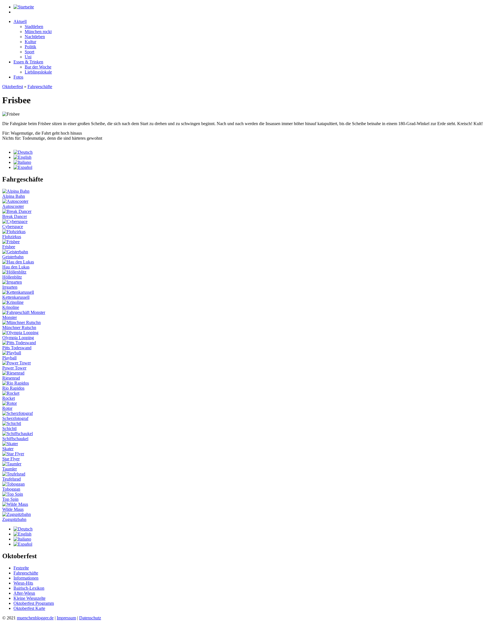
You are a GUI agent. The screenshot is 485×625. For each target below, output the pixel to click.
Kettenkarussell (15, 297)
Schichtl (9, 428)
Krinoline (10, 307)
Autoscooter (13, 206)
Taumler (9, 469)
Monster (9, 317)
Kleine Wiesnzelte (29, 598)
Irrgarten (9, 287)
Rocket (8, 398)
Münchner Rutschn (19, 327)
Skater (7, 448)
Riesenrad (11, 378)
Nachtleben (35, 36)
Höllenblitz (12, 277)
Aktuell (20, 21)
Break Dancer (14, 216)
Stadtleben (34, 26)
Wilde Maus (13, 509)
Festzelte (21, 568)
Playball (9, 357)
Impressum (66, 617)
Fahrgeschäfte (40, 86)
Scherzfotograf (15, 418)
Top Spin (10, 499)
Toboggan (11, 489)
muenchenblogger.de (35, 617)
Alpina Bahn (13, 196)
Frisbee (8, 246)
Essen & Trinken (28, 61)
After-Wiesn (24, 593)
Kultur (30, 41)
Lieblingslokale (38, 72)
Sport (29, 51)
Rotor (7, 408)
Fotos (18, 77)
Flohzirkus (11, 236)
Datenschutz (90, 617)
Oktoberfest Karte (29, 608)
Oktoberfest (12, 86)
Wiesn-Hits (23, 583)
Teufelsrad (11, 479)
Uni (28, 56)
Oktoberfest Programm (33, 603)
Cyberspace (12, 226)
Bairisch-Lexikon (28, 588)
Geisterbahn (13, 256)
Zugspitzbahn (14, 519)
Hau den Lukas (15, 267)
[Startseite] (23, 6)
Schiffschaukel (15, 438)
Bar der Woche (38, 67)
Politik (30, 46)
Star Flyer (11, 458)
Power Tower (14, 368)
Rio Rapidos (13, 388)
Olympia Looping (18, 337)
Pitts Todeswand (16, 347)
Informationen (25, 578)
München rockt (38, 31)
